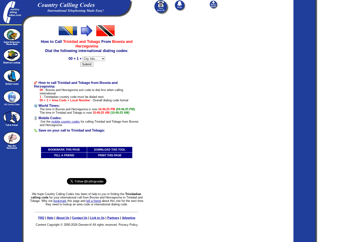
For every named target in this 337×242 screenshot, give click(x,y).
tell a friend (93, 201)
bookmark (59, 201)
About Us (62, 218)
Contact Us (79, 218)
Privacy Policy (128, 224)
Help (50, 218)
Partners (113, 218)
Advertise (128, 218)
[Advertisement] (178, 53)
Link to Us (97, 218)
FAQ (41, 218)
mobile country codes (65, 121)
